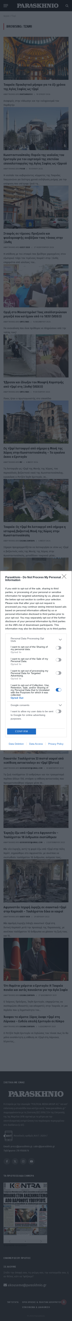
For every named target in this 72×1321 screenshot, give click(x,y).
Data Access (36, 743)
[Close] (65, 577)
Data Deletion (16, 743)
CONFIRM (21, 731)
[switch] (58, 648)
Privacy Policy (55, 743)
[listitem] (36, 639)
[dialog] (36, 660)
